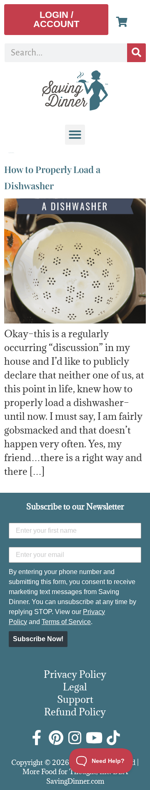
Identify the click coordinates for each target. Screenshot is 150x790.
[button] (75, 135)
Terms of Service (66, 621)
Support (75, 699)
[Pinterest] (55, 737)
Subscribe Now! (38, 638)
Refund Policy (75, 711)
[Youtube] (94, 737)
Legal (75, 686)
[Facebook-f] (36, 737)
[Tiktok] (113, 737)
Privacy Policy (75, 674)
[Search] (136, 52)
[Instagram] (75, 737)
